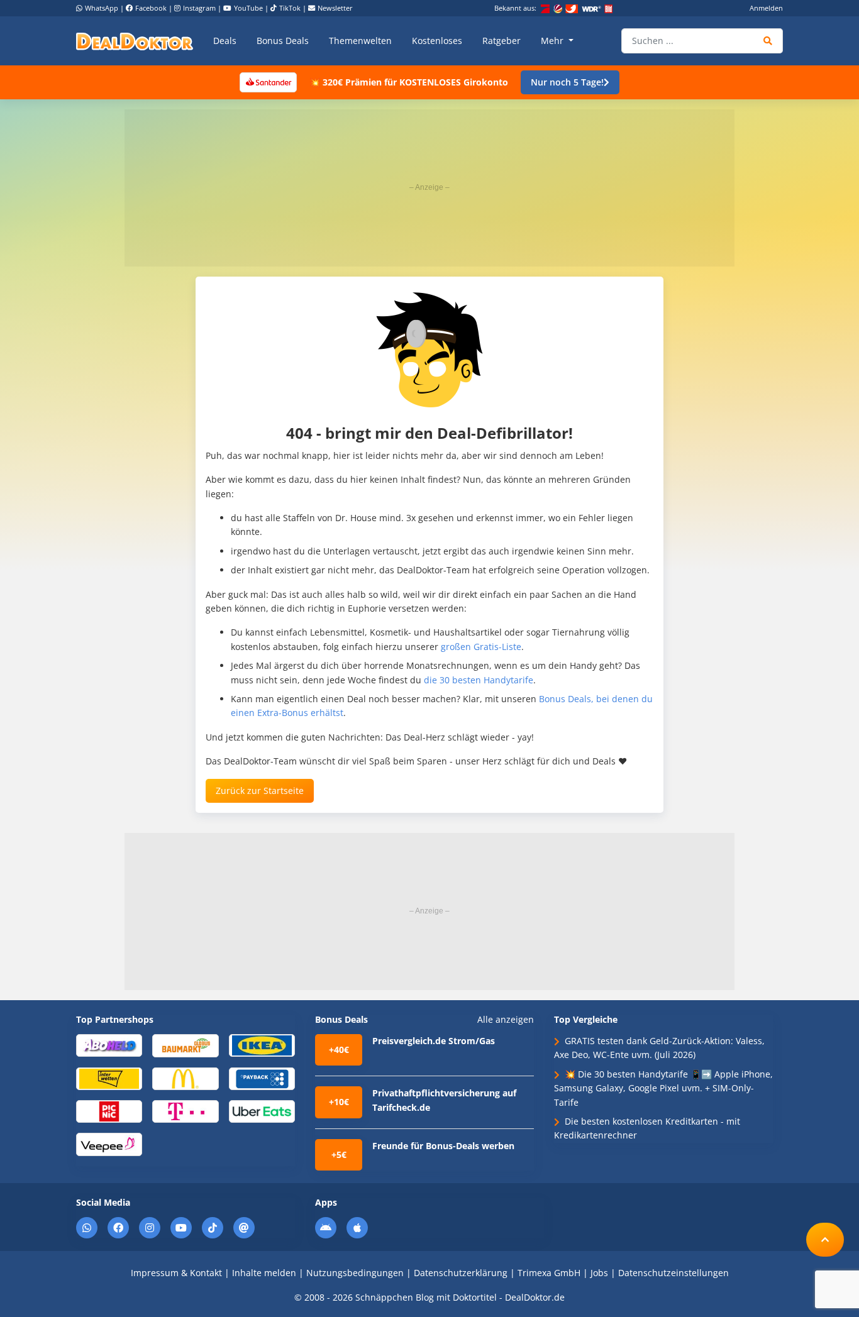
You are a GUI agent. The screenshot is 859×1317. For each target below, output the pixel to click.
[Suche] (768, 40)
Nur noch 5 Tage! (567, 82)
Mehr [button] (553, 41)
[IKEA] (262, 1044)
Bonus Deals (283, 41)
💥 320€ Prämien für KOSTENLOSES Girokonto (408, 82)
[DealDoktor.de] (134, 40)
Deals (224, 41)
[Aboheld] (109, 1044)
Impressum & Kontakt (176, 1273)
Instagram (199, 8)
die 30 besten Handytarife (478, 680)
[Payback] (262, 1077)
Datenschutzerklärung (460, 1273)
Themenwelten (360, 41)
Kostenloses (437, 41)
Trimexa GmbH (549, 1273)
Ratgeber (501, 41)
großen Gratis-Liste (481, 647)
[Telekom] (185, 1110)
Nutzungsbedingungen (355, 1273)
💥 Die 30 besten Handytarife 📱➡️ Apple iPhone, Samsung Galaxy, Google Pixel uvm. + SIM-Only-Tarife (663, 1088)
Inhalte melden (264, 1273)
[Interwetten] (109, 1077)
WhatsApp (101, 8)
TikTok (290, 8)
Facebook (151, 8)
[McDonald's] (185, 1077)
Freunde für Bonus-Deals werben (443, 1146)
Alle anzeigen (505, 1019)
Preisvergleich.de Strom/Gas (433, 1041)
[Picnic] (109, 1110)
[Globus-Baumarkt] (185, 1044)
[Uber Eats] (262, 1110)
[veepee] (109, 1143)
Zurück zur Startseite (260, 790)
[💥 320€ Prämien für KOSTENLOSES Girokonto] (268, 81)
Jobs (599, 1273)
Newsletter (335, 8)
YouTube (248, 8)
